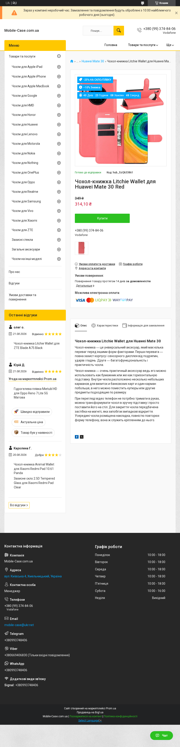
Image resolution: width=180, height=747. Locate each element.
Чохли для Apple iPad (27, 67)
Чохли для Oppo (23, 182)
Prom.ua (111, 708)
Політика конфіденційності (120, 716)
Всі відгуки (17, 505)
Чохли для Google (24, 95)
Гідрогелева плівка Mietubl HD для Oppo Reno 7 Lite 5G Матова (35, 393)
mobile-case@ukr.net (19, 625)
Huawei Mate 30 (93, 61)
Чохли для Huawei (25, 124)
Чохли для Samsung (26, 201)
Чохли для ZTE (22, 230)
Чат (165, 735)
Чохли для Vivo (22, 211)
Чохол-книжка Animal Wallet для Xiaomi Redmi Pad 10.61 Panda (34, 469)
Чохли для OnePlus (25, 172)
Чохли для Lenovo (25, 134)
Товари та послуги (141, 45)
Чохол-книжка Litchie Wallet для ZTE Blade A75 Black (36, 346)
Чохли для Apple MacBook (30, 86)
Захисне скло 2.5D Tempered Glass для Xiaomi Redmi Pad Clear (34, 483)
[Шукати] (118, 30)
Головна (110, 45)
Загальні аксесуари (26, 249)
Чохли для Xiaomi (24, 220)
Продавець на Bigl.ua (90, 712)
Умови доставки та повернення (22, 297)
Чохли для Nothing (25, 163)
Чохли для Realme (25, 191)
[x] (81, 437)
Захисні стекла (22, 239)
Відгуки (14, 283)
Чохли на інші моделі (27, 259)
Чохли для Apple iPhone (29, 76)
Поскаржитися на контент (86, 716)
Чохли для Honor (24, 115)
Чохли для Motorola (26, 143)
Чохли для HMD (23, 105)
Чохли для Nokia (23, 153)
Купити (102, 218)
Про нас (14, 272)
